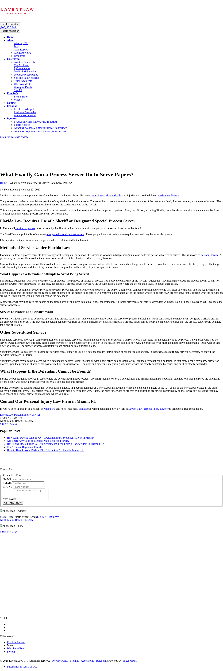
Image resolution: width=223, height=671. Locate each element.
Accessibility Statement (93, 660)
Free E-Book (21, 96)
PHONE (8, 486)
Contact (11, 102)
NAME (7, 479)
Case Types (13, 58)
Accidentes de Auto (25, 115)
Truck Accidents (23, 80)
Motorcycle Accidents (26, 74)
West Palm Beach (16, 648)
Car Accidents (21, 65)
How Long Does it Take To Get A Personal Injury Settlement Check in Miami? (50, 437)
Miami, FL (49, 408)
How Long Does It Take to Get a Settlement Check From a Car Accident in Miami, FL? (55, 443)
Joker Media (130, 660)
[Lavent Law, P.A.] (17, 16)
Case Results (21, 49)
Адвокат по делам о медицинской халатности (41, 127)
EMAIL (7, 483)
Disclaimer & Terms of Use (22, 666)
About (10, 40)
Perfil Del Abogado (24, 109)
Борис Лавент (22, 124)
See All (18, 90)
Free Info (12, 93)
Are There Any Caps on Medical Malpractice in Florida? (38, 440)
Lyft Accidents (22, 68)
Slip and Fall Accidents (26, 77)
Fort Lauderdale (16, 642)
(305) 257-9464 (8, 424)
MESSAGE (10, 499)
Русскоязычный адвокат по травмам (35, 121)
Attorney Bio (21, 43)
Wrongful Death (23, 87)
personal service (209, 254)
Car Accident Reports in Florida (24, 447)
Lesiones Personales (25, 112)
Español (12, 105)
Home (10, 37)
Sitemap (74, 660)
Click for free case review (14, 136)
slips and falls (113, 195)
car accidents (98, 195)
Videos (18, 99)
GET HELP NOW (13, 502)
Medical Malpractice (25, 71)
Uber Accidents (22, 84)
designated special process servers (65, 234)
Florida (11, 651)
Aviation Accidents (24, 62)
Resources (19, 55)
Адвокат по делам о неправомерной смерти (40, 131)
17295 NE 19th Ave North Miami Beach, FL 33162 (29, 518)
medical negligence (168, 195)
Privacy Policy (60, 660)
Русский (12, 118)
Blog (16, 46)
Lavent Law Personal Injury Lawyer (148, 408)
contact (83, 408)
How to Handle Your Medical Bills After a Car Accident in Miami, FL (45, 450)
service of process (25, 228)
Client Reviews (22, 52)
